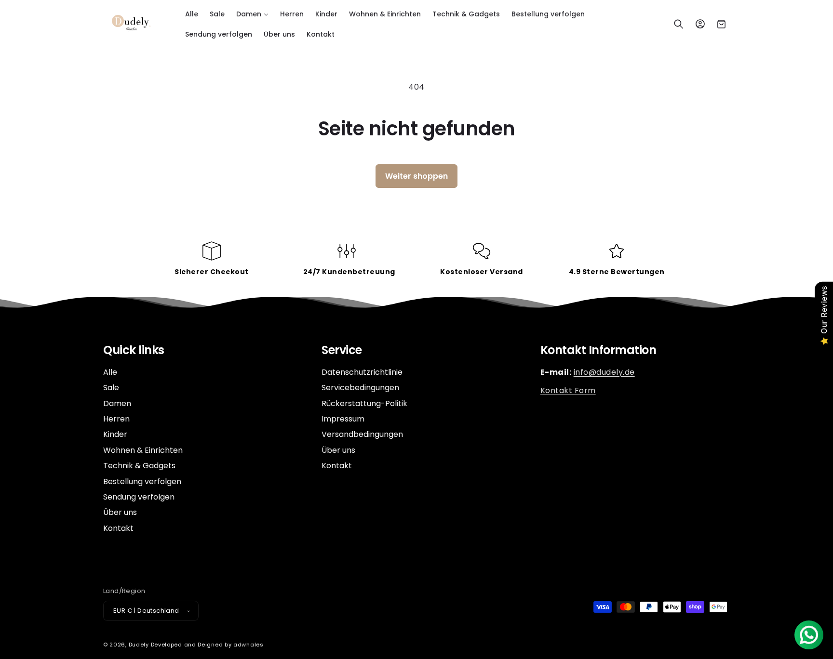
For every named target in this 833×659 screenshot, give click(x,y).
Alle (110, 372)
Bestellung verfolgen (142, 481)
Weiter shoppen (416, 176)
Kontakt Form (568, 390)
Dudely (139, 644)
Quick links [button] (133, 350)
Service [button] (342, 350)
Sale (111, 387)
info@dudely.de (604, 372)
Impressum (343, 418)
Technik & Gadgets (139, 465)
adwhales (248, 644)
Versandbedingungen (362, 434)
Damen (117, 403)
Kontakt (118, 528)
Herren (116, 418)
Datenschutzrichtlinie (362, 372)
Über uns (120, 512)
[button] (252, 14)
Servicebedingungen (360, 387)
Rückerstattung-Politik (364, 403)
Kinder (115, 434)
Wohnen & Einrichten (143, 450)
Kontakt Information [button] (598, 350)
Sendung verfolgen (139, 496)
